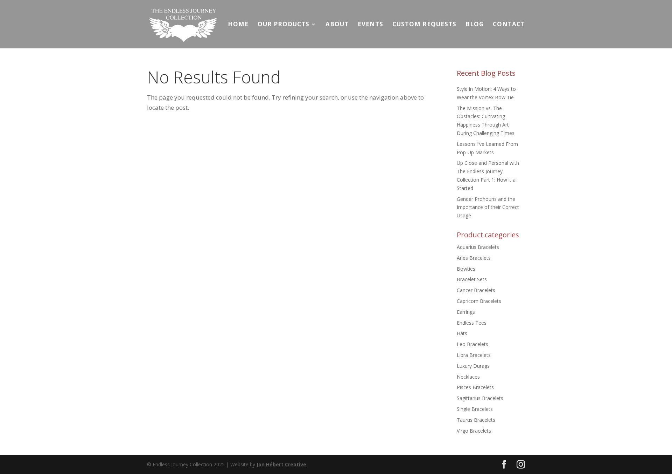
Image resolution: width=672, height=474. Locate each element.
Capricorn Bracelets (479, 301)
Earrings (466, 312)
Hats (462, 333)
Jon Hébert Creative (281, 464)
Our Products (283, 25)
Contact (509, 25)
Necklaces (468, 376)
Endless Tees (471, 322)
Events (370, 25)
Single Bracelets (475, 409)
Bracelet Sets (472, 279)
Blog (474, 25)
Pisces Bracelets (475, 387)
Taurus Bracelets (476, 420)
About (337, 25)
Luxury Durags (473, 366)
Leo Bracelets (472, 344)
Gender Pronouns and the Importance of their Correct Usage (488, 207)
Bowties (466, 268)
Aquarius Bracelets (478, 247)
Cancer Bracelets (476, 290)
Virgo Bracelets (474, 430)
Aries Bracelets (474, 258)
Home (238, 25)
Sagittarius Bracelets (480, 398)
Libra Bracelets (474, 355)
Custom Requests (424, 25)
